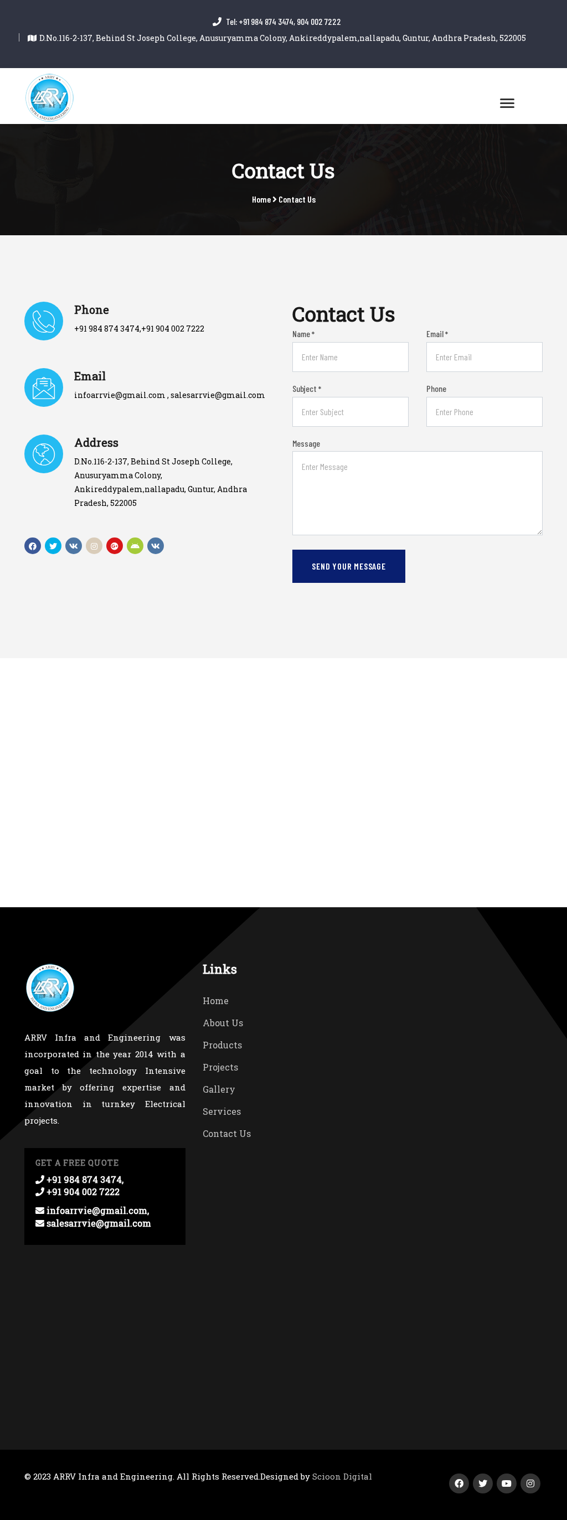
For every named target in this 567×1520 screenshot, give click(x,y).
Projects (220, 1067)
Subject (306, 388)
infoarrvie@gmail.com (120, 395)
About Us (223, 1022)
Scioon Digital (342, 1476)
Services (222, 1111)
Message (306, 443)
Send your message (349, 566)
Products (222, 1045)
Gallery (219, 1089)
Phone (436, 388)
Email (437, 333)
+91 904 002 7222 (172, 328)
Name (303, 333)
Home (261, 199)
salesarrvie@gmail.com (218, 395)
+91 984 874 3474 (107, 328)
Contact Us (297, 199)
